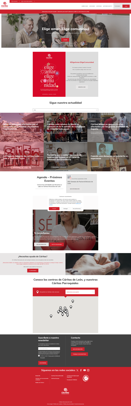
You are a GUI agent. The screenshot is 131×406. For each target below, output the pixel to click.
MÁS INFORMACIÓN (41, 244)
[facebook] (81, 370)
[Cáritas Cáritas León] (5, 5)
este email (56, 354)
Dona (126, 6)
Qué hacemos (92, 6)
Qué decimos (99, 6)
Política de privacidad (68, 404)
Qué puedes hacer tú (107, 6)
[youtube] (84, 370)
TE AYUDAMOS (32, 270)
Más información (74, 189)
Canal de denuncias (79, 404)
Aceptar (54, 208)
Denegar (65, 208)
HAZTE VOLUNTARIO (57, 244)
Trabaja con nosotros (79, 354)
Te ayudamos (117, 6)
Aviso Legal (51, 355)
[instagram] (88, 370)
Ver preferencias (77, 208)
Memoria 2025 (81, 87)
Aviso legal (49, 404)
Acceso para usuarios (27, 1)
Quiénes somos (85, 6)
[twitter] (77, 370)
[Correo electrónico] (49, 348)
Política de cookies (57, 404)
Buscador (15, 1)
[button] (72, 301)
